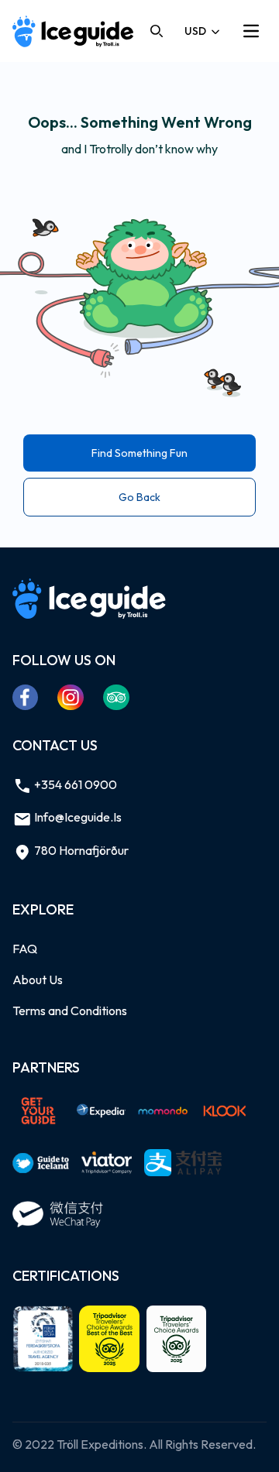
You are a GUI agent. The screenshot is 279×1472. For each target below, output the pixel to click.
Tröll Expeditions (100, 1444)
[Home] (73, 31)
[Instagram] (70, 697)
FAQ (24, 948)
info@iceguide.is (77, 817)
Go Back (139, 497)
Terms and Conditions (69, 1010)
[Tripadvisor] (116, 697)
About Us (37, 979)
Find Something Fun (139, 453)
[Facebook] (25, 697)
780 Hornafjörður (80, 850)
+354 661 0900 (74, 784)
